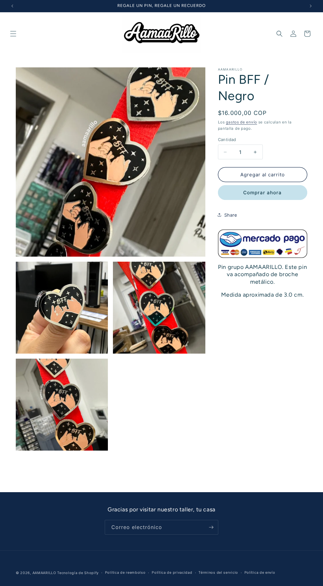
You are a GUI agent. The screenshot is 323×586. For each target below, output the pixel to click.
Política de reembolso (125, 572)
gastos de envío (241, 122)
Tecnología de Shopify (78, 573)
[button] (13, 34)
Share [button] (230, 215)
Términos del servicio (218, 572)
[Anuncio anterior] (12, 6)
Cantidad (227, 139)
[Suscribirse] (211, 527)
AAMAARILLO (44, 573)
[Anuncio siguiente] (311, 6)
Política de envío (259, 572)
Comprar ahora (262, 193)
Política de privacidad (172, 572)
